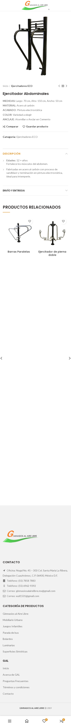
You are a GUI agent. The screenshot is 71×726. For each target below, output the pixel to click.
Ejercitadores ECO (21, 85)
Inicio (5, 85)
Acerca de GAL (11, 674)
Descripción (11, 153)
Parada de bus (11, 632)
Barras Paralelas (19, 251)
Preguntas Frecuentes (15, 681)
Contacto (8, 693)
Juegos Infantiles (12, 626)
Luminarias (9, 645)
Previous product (59, 86)
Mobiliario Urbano (13, 619)
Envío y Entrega (14, 190)
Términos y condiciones (16, 687)
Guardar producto (37, 126)
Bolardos (8, 638)
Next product (66, 86)
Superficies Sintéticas (15, 651)
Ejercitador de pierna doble (52, 253)
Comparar (12, 126)
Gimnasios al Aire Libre (15, 613)
